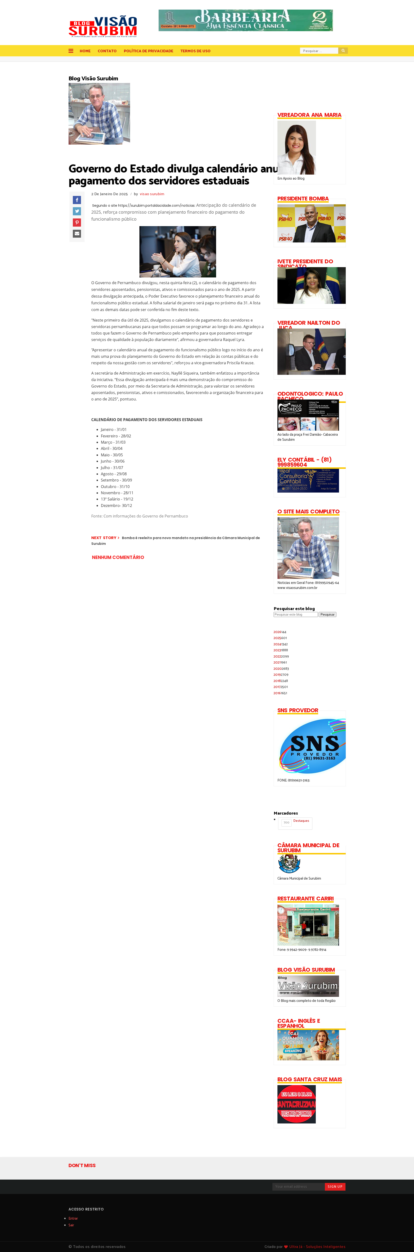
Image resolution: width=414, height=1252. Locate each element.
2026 (280, 632)
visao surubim (152, 194)
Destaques (296, 821)
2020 (281, 669)
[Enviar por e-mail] (77, 234)
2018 (281, 681)
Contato (107, 51)
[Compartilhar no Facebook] (77, 200)
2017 (281, 687)
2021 (280, 662)
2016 (280, 693)
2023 (281, 650)
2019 (281, 675)
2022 (281, 656)
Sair (71, 1225)
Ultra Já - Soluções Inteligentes (317, 1247)
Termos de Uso (195, 51)
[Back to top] (402, 1240)
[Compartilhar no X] (77, 211)
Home (85, 51)
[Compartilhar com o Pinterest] (77, 222)
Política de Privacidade (148, 51)
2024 (281, 644)
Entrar (73, 1219)
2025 (280, 638)
